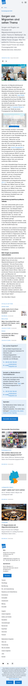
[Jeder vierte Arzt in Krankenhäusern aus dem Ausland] (23, 313)
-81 (19, 560)
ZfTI (3, 182)
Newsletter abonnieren (9, 419)
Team (19, 383)
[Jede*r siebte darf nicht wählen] (14, 477)
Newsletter (7, 575)
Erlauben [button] (18, 682)
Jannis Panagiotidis (16, 147)
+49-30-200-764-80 (10, 560)
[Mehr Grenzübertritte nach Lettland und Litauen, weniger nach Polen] (23, 325)
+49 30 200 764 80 (11, 362)
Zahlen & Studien (6, 328)
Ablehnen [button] (10, 682)
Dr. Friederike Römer (16, 107)
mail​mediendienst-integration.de (11, 365)
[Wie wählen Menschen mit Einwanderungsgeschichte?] (14, 440)
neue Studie (20, 95)
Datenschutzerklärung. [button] (14, 678)
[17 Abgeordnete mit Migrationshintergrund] (14, 512)
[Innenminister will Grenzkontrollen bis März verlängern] (23, 337)
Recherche (4, 316)
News (5, 7)
